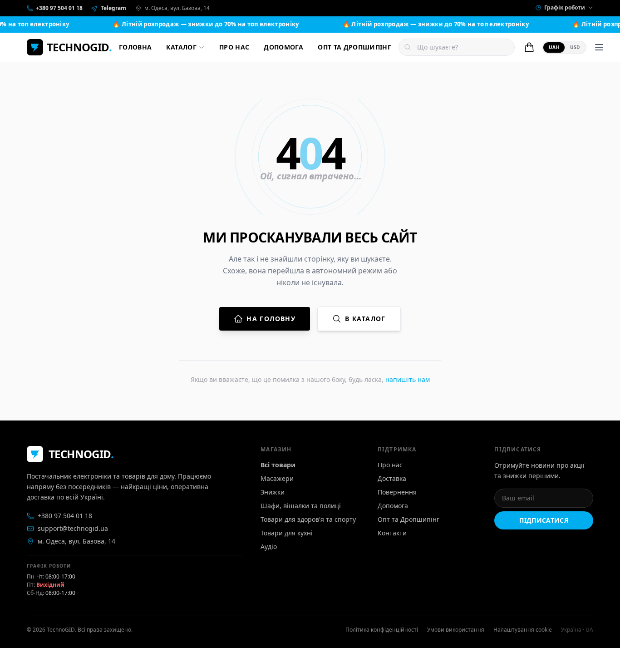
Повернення (397, 492)
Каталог (181, 47)
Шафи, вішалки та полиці (301, 505)
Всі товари (278, 464)
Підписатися (543, 520)
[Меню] (599, 47)
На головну (270, 318)
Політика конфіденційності (381, 629)
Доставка (392, 478)
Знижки (273, 492)
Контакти (392, 533)
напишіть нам (407, 379)
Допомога (283, 47)
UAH (554, 47)
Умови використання (455, 629)
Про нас (234, 47)
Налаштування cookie (522, 629)
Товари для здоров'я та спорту (308, 519)
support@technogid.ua (73, 528)
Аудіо (269, 546)
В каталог (365, 318)
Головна (135, 47)
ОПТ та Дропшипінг (354, 47)
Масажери (277, 478)
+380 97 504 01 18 (65, 515)
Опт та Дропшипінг (408, 519)
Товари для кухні (287, 533)
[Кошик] (529, 47)
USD (575, 47)
